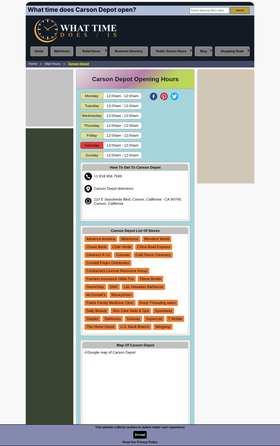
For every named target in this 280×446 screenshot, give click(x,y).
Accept (140, 434)
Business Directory (129, 51)
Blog (203, 51)
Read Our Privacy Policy (140, 442)
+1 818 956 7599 (108, 176)
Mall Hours (62, 51)
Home (39, 51)
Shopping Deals (232, 51)
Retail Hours (91, 51)
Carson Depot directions (114, 188)
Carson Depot (78, 64)
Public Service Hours (171, 51)
